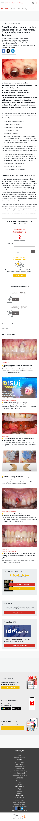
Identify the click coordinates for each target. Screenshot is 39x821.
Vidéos (19, 755)
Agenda (19, 788)
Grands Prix (19, 790)
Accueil (2, 23)
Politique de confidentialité (19, 802)
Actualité (19, 752)
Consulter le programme (19, 645)
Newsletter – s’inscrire (19, 757)
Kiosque (19, 783)
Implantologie (16, 23)
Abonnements (19, 781)
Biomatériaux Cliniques (19, 773)
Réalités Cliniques (19, 768)
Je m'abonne (10, 687)
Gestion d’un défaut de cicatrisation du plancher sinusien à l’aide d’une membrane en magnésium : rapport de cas (18, 555)
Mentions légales (20, 801)
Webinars (19, 791)
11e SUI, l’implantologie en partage (15, 403)
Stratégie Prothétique (19, 770)
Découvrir (12, 728)
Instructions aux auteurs (19, 804)
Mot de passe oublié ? (18, 251)
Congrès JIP (19, 793)
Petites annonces (19, 761)
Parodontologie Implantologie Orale (20, 772)
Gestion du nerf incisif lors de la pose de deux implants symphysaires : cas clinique (18, 439)
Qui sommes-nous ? (19, 797)
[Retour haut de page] (36, 816)
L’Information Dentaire (19, 766)
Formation (8, 23)
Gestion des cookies (19, 810)
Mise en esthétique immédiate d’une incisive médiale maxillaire (17, 366)
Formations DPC (19, 763)
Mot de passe (11, 247)
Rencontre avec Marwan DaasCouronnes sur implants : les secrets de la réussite (18, 477)
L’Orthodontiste (19, 777)
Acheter (15, 313)
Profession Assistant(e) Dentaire (19, 775)
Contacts (19, 799)
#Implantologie (6, 329)
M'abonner (19, 275)
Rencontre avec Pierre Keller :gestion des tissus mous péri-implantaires (16, 514)
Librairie (19, 784)
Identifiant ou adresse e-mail (10, 244)
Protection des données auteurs (19, 806)
